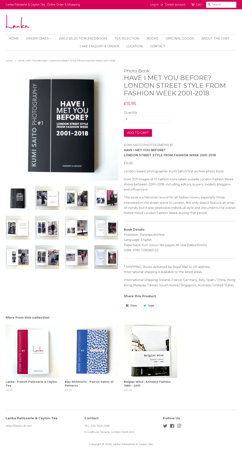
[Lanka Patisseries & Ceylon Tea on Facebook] (172, 426)
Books (152, 38)
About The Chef (215, 38)
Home (14, 38)
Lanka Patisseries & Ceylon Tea (133, 444)
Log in (154, 4)
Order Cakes (38, 38)
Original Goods (180, 38)
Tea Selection (126, 38)
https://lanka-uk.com (19, 425)
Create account (175, 4)
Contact (157, 46)
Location (134, 46)
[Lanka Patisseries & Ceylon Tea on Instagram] (179, 426)
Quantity (130, 112)
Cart (199, 4)
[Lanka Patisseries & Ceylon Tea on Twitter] (165, 426)
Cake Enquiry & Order (99, 46)
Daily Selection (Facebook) (83, 38)
